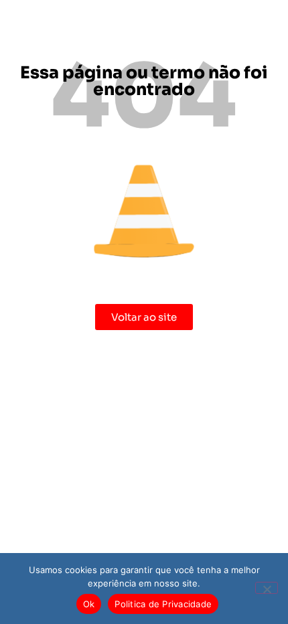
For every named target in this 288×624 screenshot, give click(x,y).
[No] (266, 588)
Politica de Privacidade (163, 604)
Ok (89, 604)
